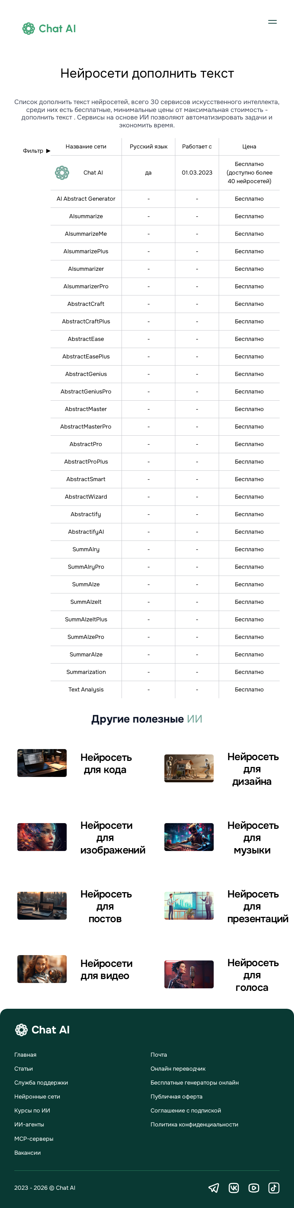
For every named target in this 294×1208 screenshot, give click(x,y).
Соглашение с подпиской (186, 1110)
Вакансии (27, 1152)
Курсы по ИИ (32, 1110)
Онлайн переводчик (178, 1068)
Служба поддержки (41, 1082)
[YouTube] (254, 1188)
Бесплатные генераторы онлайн (195, 1082)
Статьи (23, 1068)
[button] (272, 21)
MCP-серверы (33, 1139)
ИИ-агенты (29, 1124)
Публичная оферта (177, 1096)
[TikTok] (274, 1188)
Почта (159, 1054)
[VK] (234, 1188)
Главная (25, 1054)
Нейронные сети (37, 1096)
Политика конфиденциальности (194, 1124)
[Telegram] (213, 1188)
